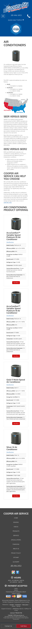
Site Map (16, 557)
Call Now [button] (24, 626)
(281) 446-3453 (8, 202)
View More (16, 282)
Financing (16, 544)
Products (16, 531)
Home (16, 518)
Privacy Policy (16, 553)
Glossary (16, 562)
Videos (16, 526)
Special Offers (16, 540)
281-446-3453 (16, 566)
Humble (12, 604)
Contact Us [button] (8, 626)
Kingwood (18, 604)
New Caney (25, 604)
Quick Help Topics (15, 20)
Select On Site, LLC (20, 615)
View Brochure (10, 242)
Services (16, 535)
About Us (16, 548)
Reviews (16, 522)
